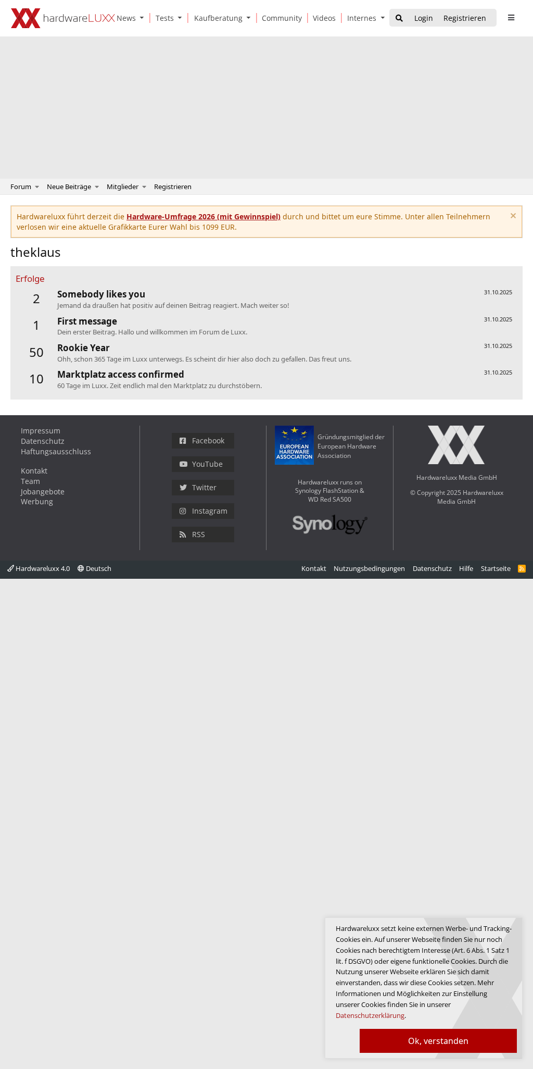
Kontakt (34, 471)
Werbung (37, 501)
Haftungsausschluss (56, 451)
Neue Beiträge (69, 186)
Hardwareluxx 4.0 (42, 568)
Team (30, 481)
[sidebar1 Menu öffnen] (511, 18)
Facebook (208, 440)
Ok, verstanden (438, 1041)
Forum (20, 186)
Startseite (496, 568)
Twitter (204, 487)
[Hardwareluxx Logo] (63, 18)
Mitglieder (122, 186)
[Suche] (399, 18)
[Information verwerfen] (511, 217)
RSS (198, 534)
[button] (144, 18)
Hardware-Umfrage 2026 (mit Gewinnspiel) (203, 216)
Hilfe (466, 568)
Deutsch (97, 568)
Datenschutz (43, 441)
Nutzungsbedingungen (369, 568)
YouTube (207, 464)
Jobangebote (43, 491)
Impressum (40, 431)
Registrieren (173, 186)
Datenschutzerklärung (370, 1015)
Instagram (209, 511)
